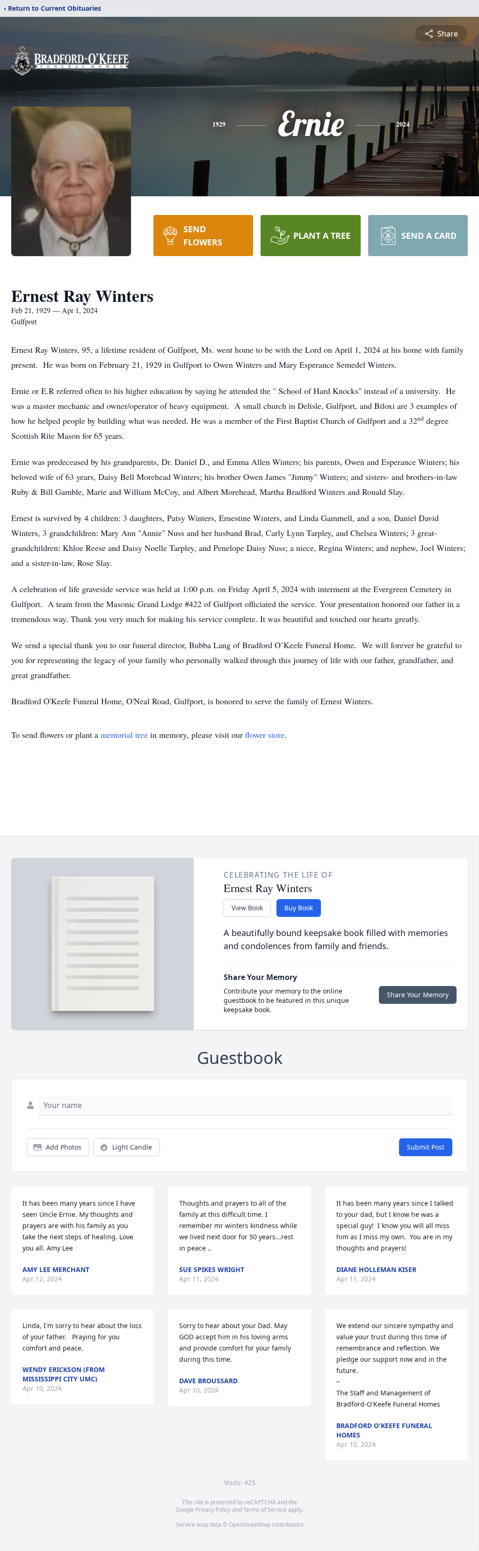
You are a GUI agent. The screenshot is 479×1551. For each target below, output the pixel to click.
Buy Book (298, 907)
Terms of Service (265, 1510)
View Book (247, 907)
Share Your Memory (418, 994)
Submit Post (425, 1147)
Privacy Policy (213, 1510)
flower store (264, 734)
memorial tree (124, 734)
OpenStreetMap (249, 1525)
